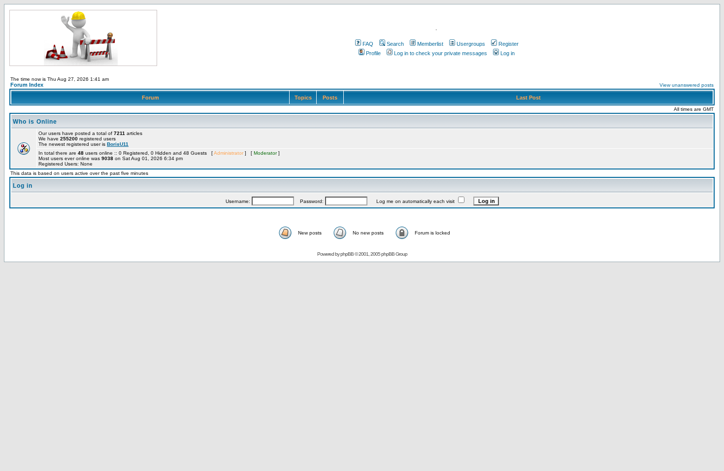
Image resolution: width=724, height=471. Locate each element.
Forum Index (26, 85)
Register (508, 44)
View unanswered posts (686, 85)
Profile (373, 53)
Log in (507, 53)
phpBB (347, 254)
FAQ (367, 44)
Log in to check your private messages (440, 53)
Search (395, 44)
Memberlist (430, 44)
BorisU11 (118, 144)
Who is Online (35, 121)
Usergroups (471, 44)
